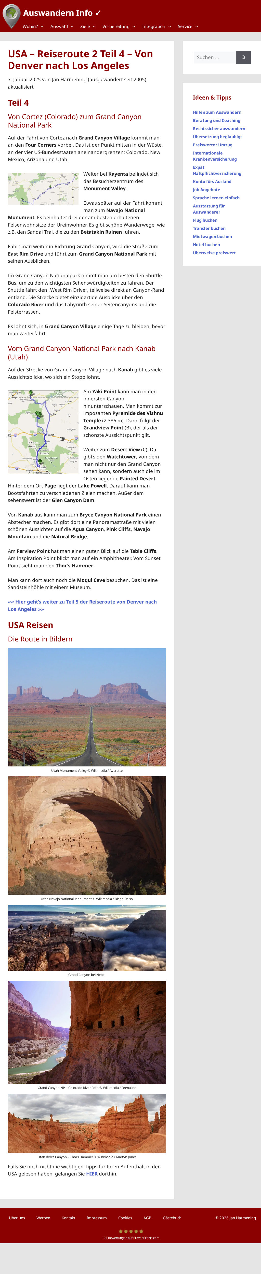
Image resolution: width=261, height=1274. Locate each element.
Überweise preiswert (214, 253)
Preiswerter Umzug (212, 145)
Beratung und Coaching (216, 120)
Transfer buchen (209, 228)
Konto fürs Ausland (212, 181)
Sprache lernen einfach (216, 198)
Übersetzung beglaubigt (217, 136)
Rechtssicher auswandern (219, 128)
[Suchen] (243, 57)
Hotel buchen (206, 244)
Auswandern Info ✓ (62, 12)
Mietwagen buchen (212, 236)
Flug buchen (205, 220)
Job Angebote (206, 189)
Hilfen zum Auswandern (217, 112)
